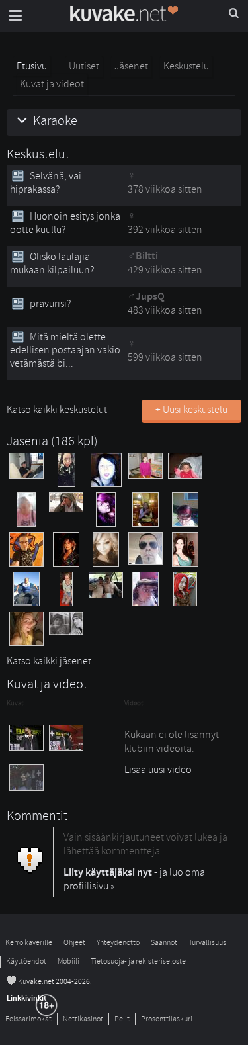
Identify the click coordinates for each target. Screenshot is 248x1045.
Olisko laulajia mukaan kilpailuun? (52, 263)
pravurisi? (50, 303)
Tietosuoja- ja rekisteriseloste (138, 961)
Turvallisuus (207, 943)
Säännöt (164, 943)
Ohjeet (74, 943)
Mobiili (68, 961)
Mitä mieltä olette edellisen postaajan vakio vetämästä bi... (65, 350)
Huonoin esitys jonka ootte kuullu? (65, 223)
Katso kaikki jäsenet (49, 661)
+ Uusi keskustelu (191, 409)
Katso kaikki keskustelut (57, 409)
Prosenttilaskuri (166, 1019)
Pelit (122, 1019)
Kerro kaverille (28, 943)
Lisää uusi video (158, 769)
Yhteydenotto (118, 943)
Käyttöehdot (26, 961)
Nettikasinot (83, 1019)
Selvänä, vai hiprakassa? (45, 182)
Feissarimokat (28, 1019)
